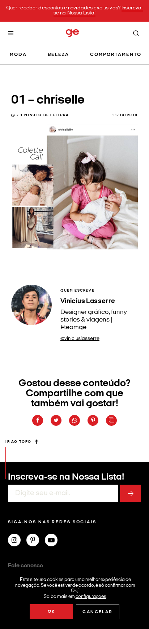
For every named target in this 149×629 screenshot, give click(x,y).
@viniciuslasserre (79, 338)
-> (130, 493)
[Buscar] (136, 33)
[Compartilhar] (37, 420)
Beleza (58, 54)
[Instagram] (17, 541)
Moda (18, 54)
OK (51, 612)
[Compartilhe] (111, 420)
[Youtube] (54, 541)
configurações (91, 596)
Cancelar (97, 612)
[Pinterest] (35, 541)
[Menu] (11, 33)
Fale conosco (25, 566)
